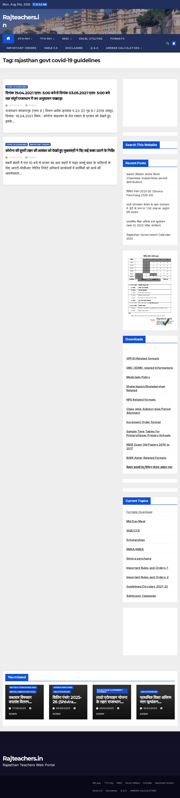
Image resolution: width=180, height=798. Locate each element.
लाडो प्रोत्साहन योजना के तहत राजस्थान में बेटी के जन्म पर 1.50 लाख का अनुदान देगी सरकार (147, 208)
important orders (40, 144)
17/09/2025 (19, 708)
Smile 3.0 (51, 48)
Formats (117, 38)
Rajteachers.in (23, 758)
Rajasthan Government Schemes (110, 691)
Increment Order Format (143, 422)
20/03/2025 (107, 708)
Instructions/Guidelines (23, 687)
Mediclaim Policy (138, 377)
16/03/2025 (150, 708)
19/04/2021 (16, 105)
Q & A (94, 48)
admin (32, 105)
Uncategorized (62, 692)
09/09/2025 (63, 708)
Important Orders (21, 48)
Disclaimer (74, 48)
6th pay (24, 38)
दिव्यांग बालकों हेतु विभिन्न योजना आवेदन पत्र (149, 467)
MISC (66, 38)
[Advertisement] (150, 103)
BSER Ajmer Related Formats (146, 458)
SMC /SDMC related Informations (149, 368)
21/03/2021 (16, 157)
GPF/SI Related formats (142, 358)
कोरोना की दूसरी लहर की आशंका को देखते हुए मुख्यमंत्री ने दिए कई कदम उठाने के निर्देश (59, 150)
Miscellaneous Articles (23, 692)
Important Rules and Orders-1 (147, 568)
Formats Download (139, 512)
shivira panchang (63, 687)
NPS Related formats (141, 399)
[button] (167, 43)
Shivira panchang (138, 558)
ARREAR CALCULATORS (123, 48)
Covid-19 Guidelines (17, 87)
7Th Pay (46, 38)
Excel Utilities (91, 38)
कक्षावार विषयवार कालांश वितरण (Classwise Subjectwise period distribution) (146, 178)
